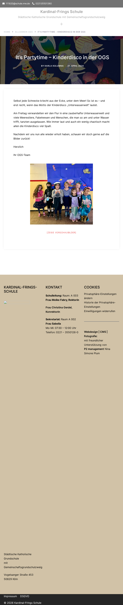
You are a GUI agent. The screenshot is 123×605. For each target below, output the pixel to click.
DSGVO (24, 596)
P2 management (94, 349)
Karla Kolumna (54, 66)
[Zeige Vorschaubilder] (61, 232)
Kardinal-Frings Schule (61, 11)
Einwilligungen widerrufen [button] (99, 311)
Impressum (10, 596)
